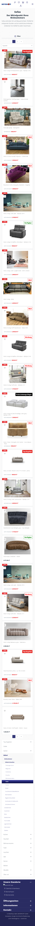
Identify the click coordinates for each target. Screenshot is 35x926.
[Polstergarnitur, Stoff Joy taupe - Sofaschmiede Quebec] (17, 88)
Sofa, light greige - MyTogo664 (11, 128)
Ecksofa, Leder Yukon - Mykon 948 (12, 699)
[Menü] (32, 4)
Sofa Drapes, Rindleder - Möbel (11, 556)
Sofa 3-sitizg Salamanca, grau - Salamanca (14, 642)
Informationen (10, 905)
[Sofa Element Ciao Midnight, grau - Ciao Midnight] (17, 517)
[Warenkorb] (23, 2)
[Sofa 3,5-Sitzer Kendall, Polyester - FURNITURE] (17, 145)
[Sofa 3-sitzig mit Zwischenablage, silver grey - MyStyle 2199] (17, 402)
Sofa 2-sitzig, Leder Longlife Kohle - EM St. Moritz (16, 270)
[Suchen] (14, 2)
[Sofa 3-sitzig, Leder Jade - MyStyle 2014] (17, 574)
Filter (19, 36)
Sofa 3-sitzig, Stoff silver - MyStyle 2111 (13, 613)
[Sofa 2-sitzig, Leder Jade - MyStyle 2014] (17, 202)
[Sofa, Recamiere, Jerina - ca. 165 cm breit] (17, 660)
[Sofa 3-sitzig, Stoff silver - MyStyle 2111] (17, 602)
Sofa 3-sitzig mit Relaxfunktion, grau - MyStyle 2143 (16, 70)
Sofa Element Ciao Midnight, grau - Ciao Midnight (16, 528)
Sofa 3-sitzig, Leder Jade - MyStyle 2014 (13, 585)
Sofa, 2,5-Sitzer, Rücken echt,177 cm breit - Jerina (16, 471)
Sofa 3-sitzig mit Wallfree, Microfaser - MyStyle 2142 (17, 356)
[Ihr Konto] (20, 6)
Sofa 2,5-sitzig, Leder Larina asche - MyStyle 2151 (16, 499)
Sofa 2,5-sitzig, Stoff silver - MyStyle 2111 (14, 385)
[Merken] (4, 53)
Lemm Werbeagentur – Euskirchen (17, 918)
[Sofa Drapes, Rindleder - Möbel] (17, 545)
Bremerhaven (10, 892)
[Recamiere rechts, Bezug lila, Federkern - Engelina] (17, 174)
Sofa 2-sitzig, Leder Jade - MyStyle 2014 (13, 213)
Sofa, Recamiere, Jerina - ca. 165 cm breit (14, 671)
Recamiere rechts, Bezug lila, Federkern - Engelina (16, 185)
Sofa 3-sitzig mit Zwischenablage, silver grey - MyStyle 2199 (15, 414)
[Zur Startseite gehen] (6, 4)
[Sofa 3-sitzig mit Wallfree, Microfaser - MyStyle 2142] (17, 345)
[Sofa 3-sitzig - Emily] (17, 288)
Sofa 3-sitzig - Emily (8, 299)
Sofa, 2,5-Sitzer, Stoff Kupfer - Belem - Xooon (15, 728)
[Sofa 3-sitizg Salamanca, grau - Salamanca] (17, 631)
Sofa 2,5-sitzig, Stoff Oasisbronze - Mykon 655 (15, 328)
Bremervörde (10, 895)
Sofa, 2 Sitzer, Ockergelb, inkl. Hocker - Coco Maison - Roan (17, 442)
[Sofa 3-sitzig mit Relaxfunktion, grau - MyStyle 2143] (17, 59)
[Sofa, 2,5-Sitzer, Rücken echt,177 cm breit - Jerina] (17, 460)
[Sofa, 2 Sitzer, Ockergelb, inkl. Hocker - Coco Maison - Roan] (17, 431)
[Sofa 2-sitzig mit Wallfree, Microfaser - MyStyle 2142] (17, 231)
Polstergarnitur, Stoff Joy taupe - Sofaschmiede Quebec (15, 99)
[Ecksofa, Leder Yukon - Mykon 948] (17, 688)
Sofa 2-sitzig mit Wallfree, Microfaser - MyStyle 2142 (17, 242)
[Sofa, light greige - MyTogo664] (17, 117)
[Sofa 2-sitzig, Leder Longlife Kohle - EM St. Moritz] (17, 260)
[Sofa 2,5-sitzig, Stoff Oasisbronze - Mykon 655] (17, 317)
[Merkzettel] (19, 2)
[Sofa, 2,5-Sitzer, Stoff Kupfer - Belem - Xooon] (17, 717)
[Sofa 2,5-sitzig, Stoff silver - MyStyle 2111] (17, 374)
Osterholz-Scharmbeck (13, 888)
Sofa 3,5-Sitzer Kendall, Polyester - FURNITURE (15, 156)
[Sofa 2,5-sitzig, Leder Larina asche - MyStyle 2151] (17, 488)
